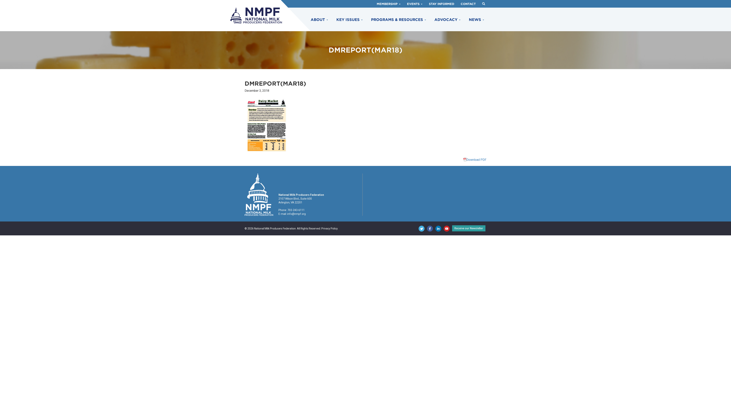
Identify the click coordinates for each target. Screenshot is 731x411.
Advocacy (446, 20)
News (475, 20)
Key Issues (348, 20)
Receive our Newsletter (468, 228)
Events (414, 4)
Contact (468, 4)
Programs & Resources (397, 20)
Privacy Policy (329, 228)
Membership (388, 4)
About (318, 20)
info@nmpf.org (296, 213)
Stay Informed (441, 4)
